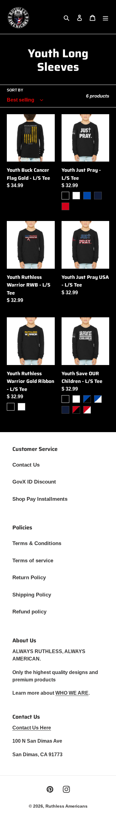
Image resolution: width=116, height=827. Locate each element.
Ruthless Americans (66, 806)
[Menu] (105, 18)
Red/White (87, 410)
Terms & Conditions (36, 543)
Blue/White (98, 399)
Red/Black (76, 410)
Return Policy (29, 577)
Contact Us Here (31, 727)
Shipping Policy (31, 595)
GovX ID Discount (34, 482)
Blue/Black (87, 399)
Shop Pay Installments (39, 499)
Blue (87, 195)
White (76, 195)
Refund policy (29, 612)
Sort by (15, 90)
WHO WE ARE (71, 693)
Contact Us (26, 465)
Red (65, 206)
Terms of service (32, 561)
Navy (98, 195)
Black (65, 195)
